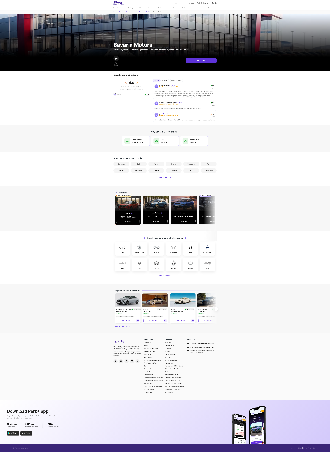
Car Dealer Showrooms (126, 12)
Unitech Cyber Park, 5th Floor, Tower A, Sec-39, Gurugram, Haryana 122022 (202, 351)
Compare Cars (148, 369)
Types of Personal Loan (172, 380)
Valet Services (148, 357)
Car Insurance (169, 345)
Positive (173, 80)
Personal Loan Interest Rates (153, 380)
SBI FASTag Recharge (151, 348)
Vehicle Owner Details (172, 369)
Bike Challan (169, 392)
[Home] (118, 3)
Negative (180, 80)
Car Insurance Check (171, 375)
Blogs (146, 345)
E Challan (168, 348)
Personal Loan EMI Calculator (174, 366)
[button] (122, 249)
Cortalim (148, 12)
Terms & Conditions (296, 448)
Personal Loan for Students (173, 383)
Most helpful (165, 80)
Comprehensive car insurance (153, 377)
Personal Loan (169, 363)
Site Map (315, 448)
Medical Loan (148, 383)
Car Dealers (148, 372)
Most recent (157, 80)
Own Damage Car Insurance (153, 386)
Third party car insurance (173, 377)
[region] (185, 102)
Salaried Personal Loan (172, 389)
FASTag (167, 351)
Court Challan (148, 392)
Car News (147, 366)
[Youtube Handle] (137, 361)
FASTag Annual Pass (150, 363)
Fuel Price (168, 357)
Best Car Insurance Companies (174, 386)
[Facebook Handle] (121, 361)
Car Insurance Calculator (173, 372)
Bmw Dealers (140, 12)
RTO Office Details (171, 360)
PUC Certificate (149, 389)
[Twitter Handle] (126, 361)
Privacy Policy (307, 448)
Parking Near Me (170, 354)
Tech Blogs (147, 354)
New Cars (168, 342)
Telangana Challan (150, 351)
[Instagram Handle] (115, 361)
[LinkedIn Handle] (132, 361)
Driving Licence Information (153, 360)
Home (115, 12)
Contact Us (147, 342)
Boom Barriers (148, 375)
